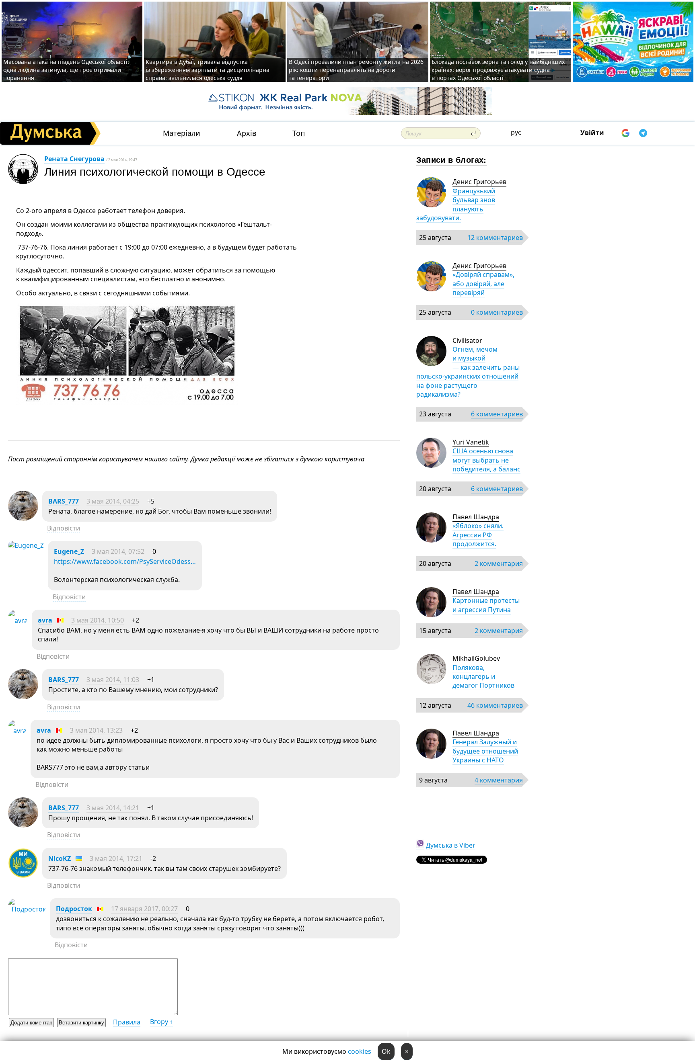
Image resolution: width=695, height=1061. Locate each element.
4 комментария (499, 780)
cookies (359, 1051)
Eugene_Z (69, 551)
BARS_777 (63, 501)
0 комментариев (497, 312)
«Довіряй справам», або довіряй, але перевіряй (483, 283)
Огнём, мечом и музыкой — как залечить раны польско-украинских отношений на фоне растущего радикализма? (468, 372)
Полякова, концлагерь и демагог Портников (483, 676)
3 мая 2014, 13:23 (96, 730)
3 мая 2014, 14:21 (112, 807)
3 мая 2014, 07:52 (118, 551)
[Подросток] (27, 909)
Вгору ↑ (161, 1021)
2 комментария (499, 563)
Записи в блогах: (451, 159)
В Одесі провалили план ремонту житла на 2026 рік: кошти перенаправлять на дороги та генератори (356, 70)
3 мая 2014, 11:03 (112, 679)
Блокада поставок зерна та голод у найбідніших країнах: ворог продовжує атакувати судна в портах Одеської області (498, 70)
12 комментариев (495, 237)
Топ (298, 133)
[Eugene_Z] (26, 545)
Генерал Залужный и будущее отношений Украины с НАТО (485, 750)
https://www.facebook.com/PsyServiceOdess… (125, 561)
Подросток (74, 908)
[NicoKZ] (23, 875)
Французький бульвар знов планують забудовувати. (455, 204)
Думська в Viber (450, 845)
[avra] (18, 620)
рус (516, 132)
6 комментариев (497, 414)
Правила (126, 1022)
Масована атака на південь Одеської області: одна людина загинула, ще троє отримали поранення (66, 70)
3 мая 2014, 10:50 (97, 620)
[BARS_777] (23, 518)
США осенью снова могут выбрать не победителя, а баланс (486, 460)
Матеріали (181, 133)
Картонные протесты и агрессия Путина (486, 605)
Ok (386, 1051)
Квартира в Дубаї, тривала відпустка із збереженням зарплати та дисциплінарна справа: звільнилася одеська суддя (207, 70)
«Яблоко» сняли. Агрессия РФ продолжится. (478, 534)
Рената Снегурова (74, 158)
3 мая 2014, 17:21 (116, 858)
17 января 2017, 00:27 (144, 908)
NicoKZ (59, 858)
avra (45, 620)
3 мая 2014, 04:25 (112, 501)
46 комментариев (495, 705)
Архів (246, 133)
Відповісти (63, 528)
